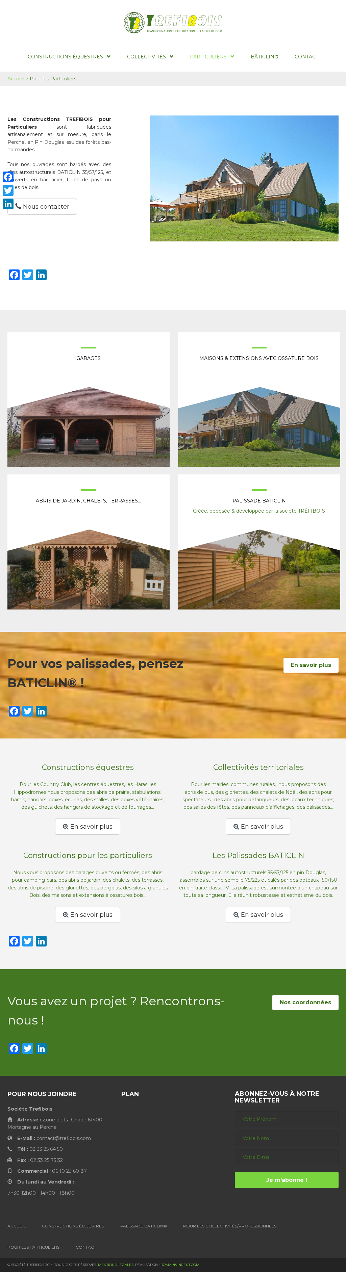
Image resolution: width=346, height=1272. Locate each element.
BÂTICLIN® (264, 57)
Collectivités (146, 57)
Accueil (15, 79)
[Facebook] (8, 177)
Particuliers (208, 57)
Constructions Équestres (65, 57)
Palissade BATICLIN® (143, 1225)
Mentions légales (115, 1265)
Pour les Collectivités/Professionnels (229, 1225)
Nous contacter (45, 206)
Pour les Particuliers (33, 1247)
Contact (306, 57)
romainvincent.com (179, 1265)
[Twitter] (8, 190)
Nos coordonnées (305, 1002)
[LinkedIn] (8, 204)
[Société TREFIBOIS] (173, 22)
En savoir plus (311, 665)
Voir (88, 407)
